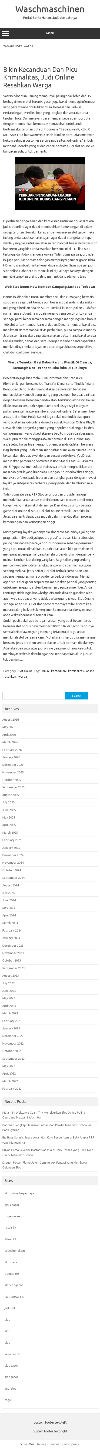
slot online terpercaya (19, 1193)
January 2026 (11, 757)
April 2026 (9, 734)
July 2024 (8, 892)
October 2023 (11, 960)
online (90, 670)
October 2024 (11, 870)
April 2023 (9, 1005)
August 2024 (10, 885)
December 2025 (12, 764)
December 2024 (12, 855)
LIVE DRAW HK (14, 1296)
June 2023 (9, 990)
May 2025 (8, 817)
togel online (12, 1216)
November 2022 (13, 1043)
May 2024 (8, 907)
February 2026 (12, 749)
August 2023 (10, 975)
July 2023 (8, 983)
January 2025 (11, 847)
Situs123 (10, 1239)
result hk (10, 1227)
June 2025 (9, 810)
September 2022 (13, 1058)
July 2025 (8, 802)
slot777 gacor (14, 1285)
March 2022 (10, 1081)
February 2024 (12, 930)
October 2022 (11, 1050)
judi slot (10, 1308)
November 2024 (13, 862)
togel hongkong (15, 1250)
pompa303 (12, 1273)
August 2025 (10, 794)
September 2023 (13, 968)
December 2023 (12, 945)
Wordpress (71, 1444)
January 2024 (11, 937)
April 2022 (9, 1073)
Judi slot (10, 1388)
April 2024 (9, 915)
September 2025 (13, 787)
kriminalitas (76, 670)
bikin (45, 670)
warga (22, 676)
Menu (50, 33)
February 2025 (12, 840)
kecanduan (58, 670)
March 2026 (10, 742)
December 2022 (12, 1035)
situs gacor (12, 1204)
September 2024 (13, 877)
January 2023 (11, 1028)
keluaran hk (12, 1354)
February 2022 (12, 1088)
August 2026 (10, 719)
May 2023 (8, 998)
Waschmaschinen (50, 9)
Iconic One (27, 1444)
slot (7, 1319)
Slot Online (25, 670)
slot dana (11, 1262)
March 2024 (10, 922)
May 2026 (8, 727)
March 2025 (10, 832)
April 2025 (9, 824)
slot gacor (11, 1365)
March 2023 (10, 1013)
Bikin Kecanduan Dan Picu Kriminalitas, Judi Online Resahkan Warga (40, 77)
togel (8, 1399)
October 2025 (11, 779)
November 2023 (13, 953)
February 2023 (12, 1020)
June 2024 (9, 900)
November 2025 (13, 772)
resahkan (10, 676)
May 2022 (8, 1066)
